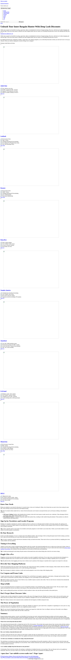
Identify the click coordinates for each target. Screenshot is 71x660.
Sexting (5, 14)
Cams (4, 15)
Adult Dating (6, 13)
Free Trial (3, 145)
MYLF (3, 493)
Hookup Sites (6, 12)
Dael (2, 33)
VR (4, 18)
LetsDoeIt (3, 136)
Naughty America (6, 290)
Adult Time (4, 86)
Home (4, 10)
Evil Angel (3, 391)
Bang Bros (4, 240)
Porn (4, 17)
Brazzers (3, 188)
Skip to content (4, 1)
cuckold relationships (38, 625)
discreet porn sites (65, 626)
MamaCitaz (4, 441)
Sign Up (2, 93)
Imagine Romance (5, 3)
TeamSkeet (4, 340)
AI (4, 19)
